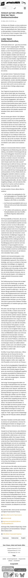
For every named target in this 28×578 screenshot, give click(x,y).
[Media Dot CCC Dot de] (20, 571)
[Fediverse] (16, 577)
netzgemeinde (21, 558)
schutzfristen (17, 560)
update (4, 558)
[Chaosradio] (8, 571)
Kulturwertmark (7, 518)
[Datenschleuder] (6, 577)
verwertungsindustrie (12, 558)
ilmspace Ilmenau (11, 548)
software (10, 560)
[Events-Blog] (11, 577)
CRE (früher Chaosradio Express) (12, 534)
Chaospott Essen (12, 550)
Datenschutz (15, 538)
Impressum (6, 538)
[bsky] (22, 577)
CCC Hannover (11, 552)
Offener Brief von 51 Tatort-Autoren (12, 515)
